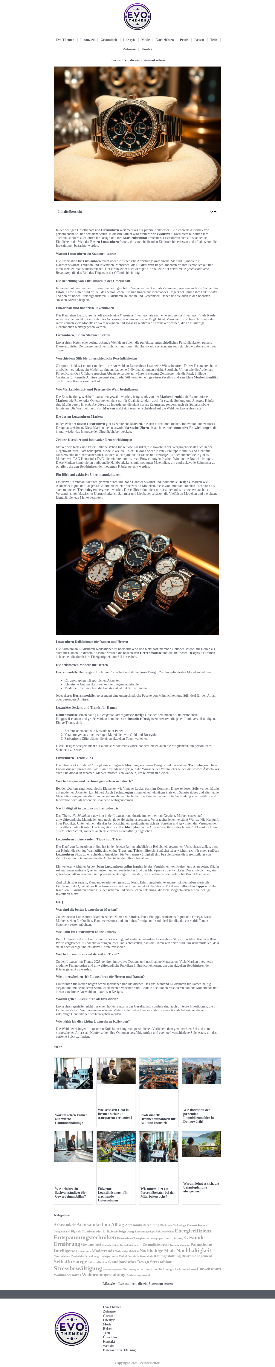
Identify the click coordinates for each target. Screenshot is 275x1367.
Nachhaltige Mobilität (127, 1251)
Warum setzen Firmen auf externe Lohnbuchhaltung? (71, 1119)
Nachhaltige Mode (157, 1250)
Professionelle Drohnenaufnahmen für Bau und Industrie (158, 1119)
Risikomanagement (197, 1256)
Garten (108, 1315)
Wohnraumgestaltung (103, 1274)
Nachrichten (165, 40)
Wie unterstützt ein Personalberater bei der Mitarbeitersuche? (158, 1192)
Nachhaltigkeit (193, 1250)
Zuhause (129, 49)
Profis (184, 40)
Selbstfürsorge (70, 1261)
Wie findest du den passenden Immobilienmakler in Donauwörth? (198, 1115)
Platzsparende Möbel (113, 1256)
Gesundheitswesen (156, 1244)
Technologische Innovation (140, 1269)
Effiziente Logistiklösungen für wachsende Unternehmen (113, 1194)
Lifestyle (129, 40)
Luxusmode (83, 1251)
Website (108, 1346)
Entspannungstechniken (85, 1237)
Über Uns (110, 1337)
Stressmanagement (112, 1269)
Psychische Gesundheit (140, 1256)
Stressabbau (161, 1262)
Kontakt (148, 49)
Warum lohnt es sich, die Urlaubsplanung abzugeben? (201, 1187)
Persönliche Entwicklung (85, 1256)
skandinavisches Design (128, 1262)
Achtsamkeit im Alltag (100, 1224)
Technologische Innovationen (177, 1269)
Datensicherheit (197, 1225)
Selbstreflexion (97, 1262)
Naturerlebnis (62, 1256)
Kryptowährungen (179, 1245)
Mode (145, 40)
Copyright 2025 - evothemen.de (137, 1363)
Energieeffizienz (193, 1231)
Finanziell (87, 40)
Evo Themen (65, 40)
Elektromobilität (165, 1231)
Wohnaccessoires (67, 1275)
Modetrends (103, 1250)
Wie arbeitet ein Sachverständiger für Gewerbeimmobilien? (70, 1192)
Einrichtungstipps (145, 1231)
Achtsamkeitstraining (142, 1225)
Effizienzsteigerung (118, 1231)
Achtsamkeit (65, 1225)
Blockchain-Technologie (173, 1225)
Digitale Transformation (86, 1231)
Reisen (199, 40)
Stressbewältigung (78, 1268)
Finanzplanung (173, 1238)
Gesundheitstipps (110, 1245)
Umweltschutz (209, 1269)
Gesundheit (109, 40)
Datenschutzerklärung (119, 1350)
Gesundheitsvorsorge (131, 1245)
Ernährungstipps (154, 1238)
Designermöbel (62, 1231)
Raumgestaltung (167, 1256)
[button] (211, 211)
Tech (213, 40)
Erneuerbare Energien (131, 1238)
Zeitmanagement (138, 1275)
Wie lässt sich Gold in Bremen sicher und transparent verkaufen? (115, 1113)
